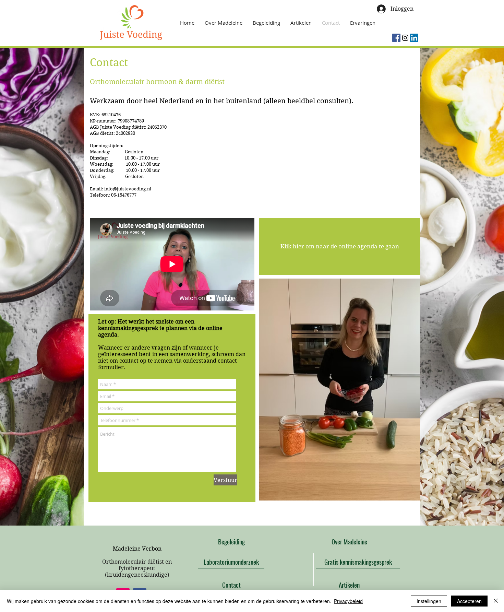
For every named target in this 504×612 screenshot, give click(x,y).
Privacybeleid (348, 601)
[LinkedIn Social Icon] (414, 38)
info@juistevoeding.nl (127, 188)
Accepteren (469, 601)
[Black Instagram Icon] (405, 38)
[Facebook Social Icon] (396, 38)
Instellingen (429, 601)
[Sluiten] (496, 601)
